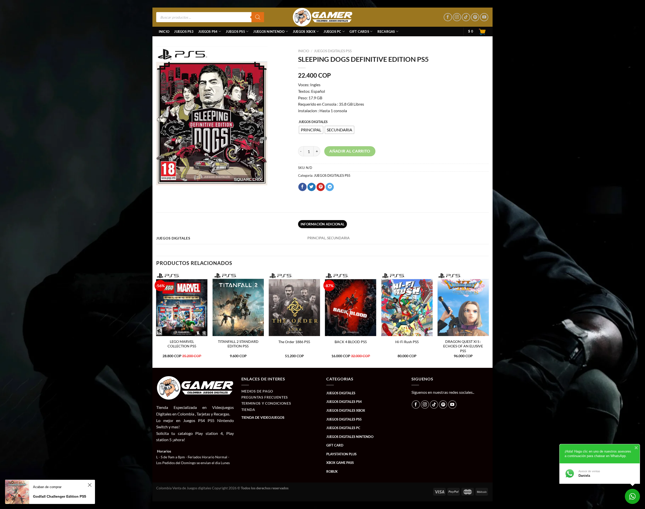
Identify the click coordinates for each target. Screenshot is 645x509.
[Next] (488, 319)
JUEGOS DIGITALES (313, 122)
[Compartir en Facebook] (302, 187)
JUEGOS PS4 (208, 31)
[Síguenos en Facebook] (448, 17)
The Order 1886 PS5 (294, 342)
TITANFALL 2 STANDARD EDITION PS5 (238, 343)
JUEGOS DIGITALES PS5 (333, 51)
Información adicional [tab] (322, 224)
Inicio (164, 31)
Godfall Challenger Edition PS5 (59, 496)
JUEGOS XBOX (304, 31)
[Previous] (156, 319)
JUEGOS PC (332, 31)
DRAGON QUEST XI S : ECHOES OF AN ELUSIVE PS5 (463, 346)
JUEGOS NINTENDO (268, 31)
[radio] (311, 130)
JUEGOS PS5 (235, 31)
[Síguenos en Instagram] (457, 17)
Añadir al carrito (349, 151)
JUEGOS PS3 (184, 31)
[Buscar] (257, 17)
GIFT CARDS (359, 31)
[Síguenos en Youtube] (484, 17)
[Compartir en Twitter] (311, 187)
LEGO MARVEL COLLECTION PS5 (182, 343)
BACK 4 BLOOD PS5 (351, 342)
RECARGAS (386, 31)
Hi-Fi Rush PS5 (407, 342)
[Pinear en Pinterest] (320, 187)
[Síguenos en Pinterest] (475, 17)
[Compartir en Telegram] (330, 187)
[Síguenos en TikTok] (466, 17)
